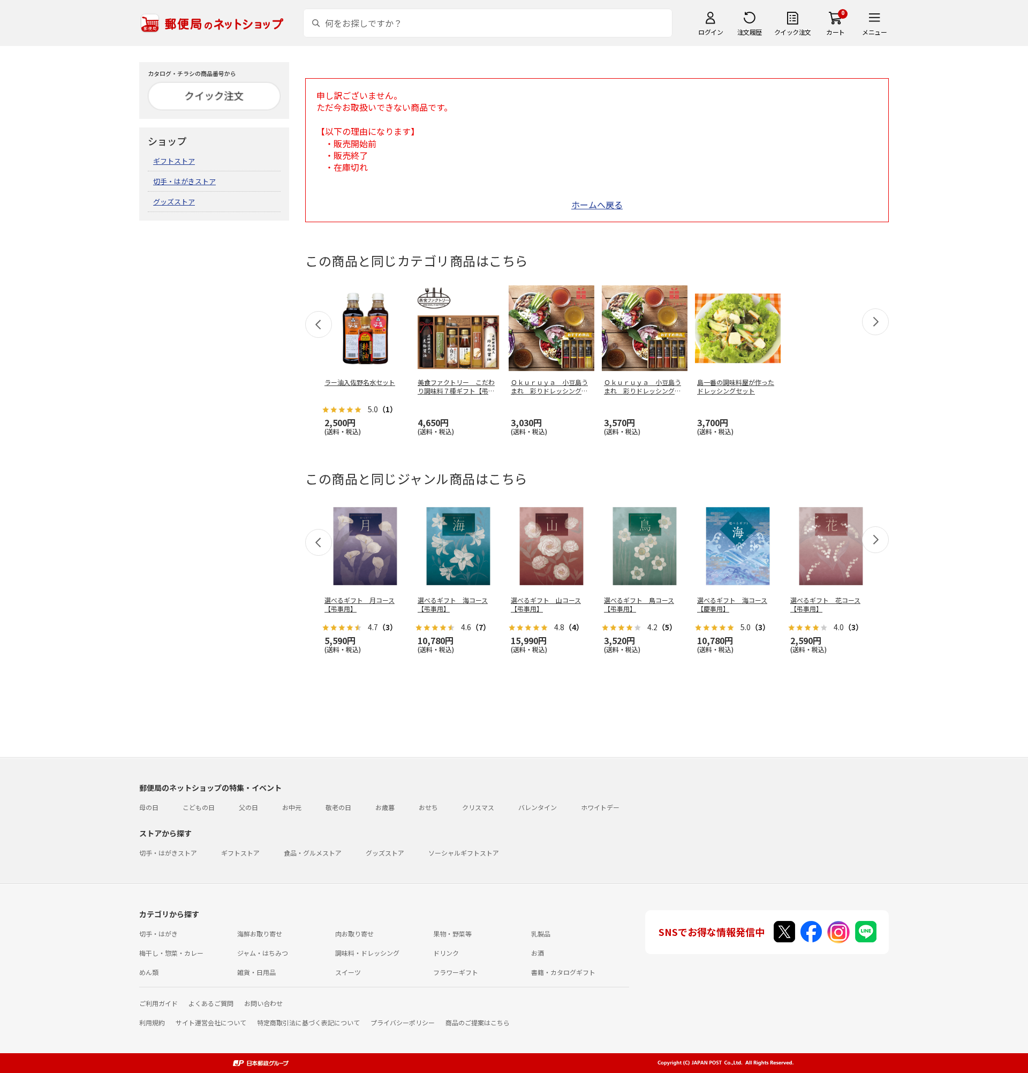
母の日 (148, 807)
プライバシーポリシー (403, 1022)
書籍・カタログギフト (563, 972)
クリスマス (478, 807)
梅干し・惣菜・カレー (171, 952)
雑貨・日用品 (256, 972)
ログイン (710, 31)
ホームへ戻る (597, 204)
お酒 (537, 952)
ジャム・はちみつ (262, 952)
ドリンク (446, 952)
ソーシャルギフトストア (463, 852)
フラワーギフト (455, 972)
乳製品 (540, 933)
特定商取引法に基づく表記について (308, 1022)
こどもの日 (199, 807)
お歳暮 (385, 807)
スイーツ (348, 972)
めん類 (148, 972)
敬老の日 (338, 807)
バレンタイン (537, 807)
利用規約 (152, 1022)
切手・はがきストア (184, 181)
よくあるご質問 (210, 1003)
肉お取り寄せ (354, 933)
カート (835, 31)
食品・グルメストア (313, 852)
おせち (428, 807)
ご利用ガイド (158, 1003)
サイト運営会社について (211, 1022)
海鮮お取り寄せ (259, 933)
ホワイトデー (600, 807)
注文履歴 (749, 31)
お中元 (291, 807)
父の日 (248, 807)
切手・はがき (158, 933)
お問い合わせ (263, 1003)
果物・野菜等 (452, 933)
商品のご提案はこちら (477, 1022)
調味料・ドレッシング (367, 952)
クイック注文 (792, 31)
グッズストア (174, 202)
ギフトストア (174, 161)
